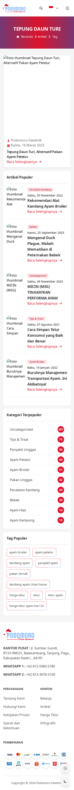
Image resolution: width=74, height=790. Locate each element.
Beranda (27, 37)
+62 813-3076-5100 (40, 674)
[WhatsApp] (65, 768)
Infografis (48, 723)
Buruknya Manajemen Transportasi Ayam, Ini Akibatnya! (47, 378)
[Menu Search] (41, 8)
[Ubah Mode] (65, 781)
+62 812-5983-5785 (40, 666)
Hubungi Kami (14, 706)
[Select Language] (54, 8)
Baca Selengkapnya (22, 161)
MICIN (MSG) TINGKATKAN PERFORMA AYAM (42, 292)
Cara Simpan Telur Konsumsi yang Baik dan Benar (45, 335)
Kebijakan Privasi (16, 715)
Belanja (46, 698)
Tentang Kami (14, 698)
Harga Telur (49, 715)
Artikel (42, 37)
